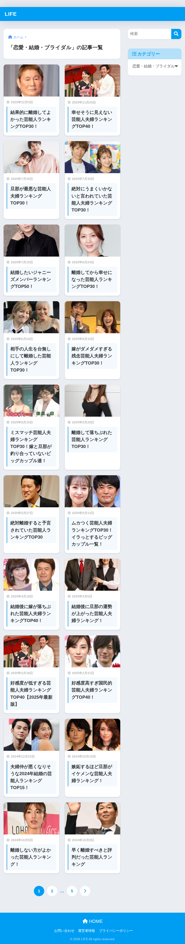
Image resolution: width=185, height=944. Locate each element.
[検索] (176, 34)
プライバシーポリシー (116, 931)
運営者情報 (86, 931)
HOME (95, 921)
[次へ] (85, 891)
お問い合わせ (64, 931)
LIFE (11, 14)
